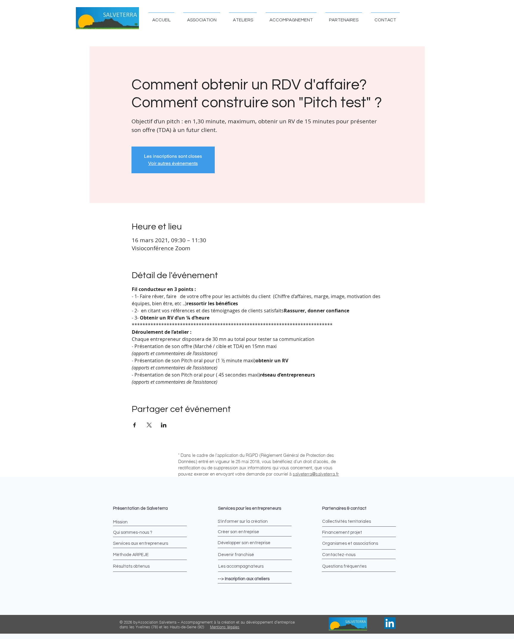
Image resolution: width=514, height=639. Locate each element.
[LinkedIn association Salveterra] (390, 623)
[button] (202, 17)
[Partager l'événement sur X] (149, 425)
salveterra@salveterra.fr (316, 474)
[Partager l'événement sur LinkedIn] (164, 425)
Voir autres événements (173, 163)
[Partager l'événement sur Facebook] (134, 425)
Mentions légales (224, 626)
